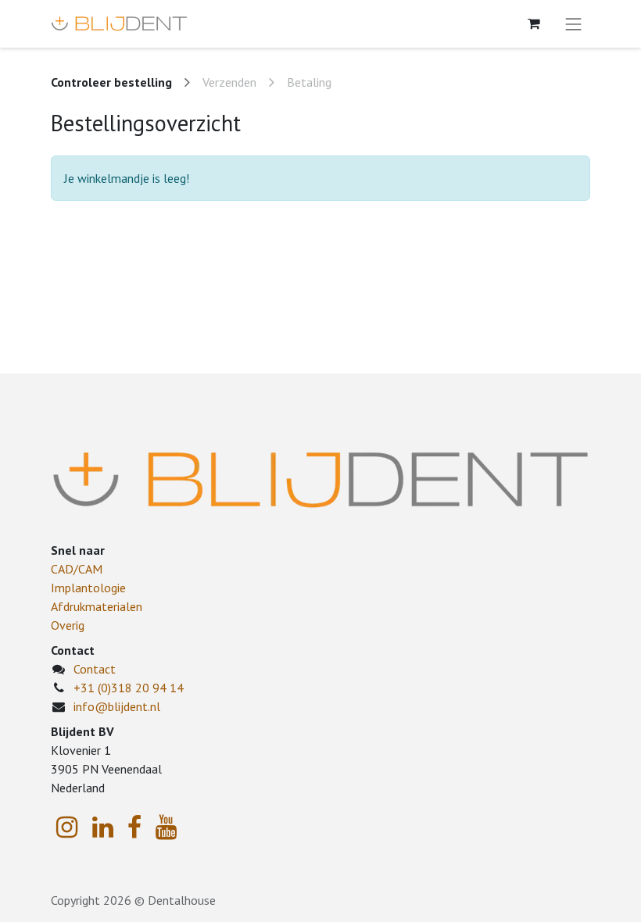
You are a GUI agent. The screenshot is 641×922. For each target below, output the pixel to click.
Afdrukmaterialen (96, 606)
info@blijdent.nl (116, 706)
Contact (94, 669)
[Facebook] (134, 827)
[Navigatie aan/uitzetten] (574, 23)
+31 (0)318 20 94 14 (128, 687)
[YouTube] (166, 827)
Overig (67, 625)
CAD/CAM (76, 569)
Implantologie (88, 587)
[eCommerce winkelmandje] (533, 23)
